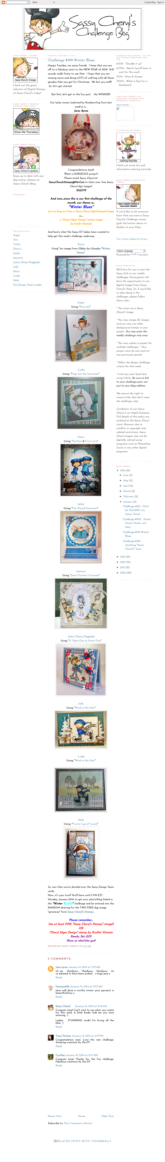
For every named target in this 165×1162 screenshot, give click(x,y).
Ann (15, 240)
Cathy (16, 244)
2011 (123, 567)
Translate (142, 255)
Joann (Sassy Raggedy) (26, 262)
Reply (59, 977)
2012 (123, 562)
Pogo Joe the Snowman (84, 374)
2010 (123, 573)
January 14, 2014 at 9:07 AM (86, 986)
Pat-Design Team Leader (27, 285)
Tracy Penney (63, 1036)
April (126, 486)
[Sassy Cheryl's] (125, 119)
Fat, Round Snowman (84, 508)
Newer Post (55, 1116)
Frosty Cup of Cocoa (85, 824)
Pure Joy (85, 307)
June (126, 475)
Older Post (107, 1116)
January (128, 502)
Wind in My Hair (85, 708)
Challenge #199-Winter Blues (71, 60)
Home (81, 1116)
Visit (131, 239)
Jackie (16, 253)
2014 (123, 470)
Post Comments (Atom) (78, 1123)
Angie (16, 235)
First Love (91, 441)
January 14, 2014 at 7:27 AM (84, 967)
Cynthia (60, 1055)
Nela (16, 280)
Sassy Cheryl (63, 1006)
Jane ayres (62, 967)
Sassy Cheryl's (122, 105)
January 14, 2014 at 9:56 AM (91, 1006)
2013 (123, 557)
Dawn (81, 437)
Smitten (77, 441)
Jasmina (18, 258)
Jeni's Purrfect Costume (85, 575)
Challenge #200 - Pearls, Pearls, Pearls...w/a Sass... (137, 523)
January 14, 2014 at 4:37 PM (87, 1036)
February (129, 496)
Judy (15, 267)
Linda (16, 276)
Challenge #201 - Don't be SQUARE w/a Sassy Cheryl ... (136, 510)
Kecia (16, 271)
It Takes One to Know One (84, 641)
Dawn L (17, 249)
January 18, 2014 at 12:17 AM (82, 1055)
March (127, 491)
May (126, 480)
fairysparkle (62, 986)
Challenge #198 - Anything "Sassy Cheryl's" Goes (133, 545)
